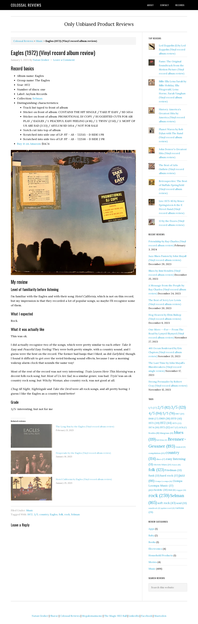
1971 (153, 423)
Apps (151, 528)
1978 (183, 427)
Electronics (155, 548)
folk (61, 514)
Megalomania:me (92, 615)
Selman (37, 98)
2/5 (164, 407)
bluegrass (166, 433)
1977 (174, 427)
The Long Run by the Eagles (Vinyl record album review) (85, 426)
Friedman (173, 470)
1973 (176, 423)
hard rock (169, 475)
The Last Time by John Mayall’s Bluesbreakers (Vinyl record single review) (166, 366)
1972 (30, 514)
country (44, 514)
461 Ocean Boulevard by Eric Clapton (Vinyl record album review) (165, 352)
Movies (152, 562)
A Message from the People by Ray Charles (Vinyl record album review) (167, 289)
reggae (181, 490)
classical (180, 447)
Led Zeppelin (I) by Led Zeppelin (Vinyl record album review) (172, 49)
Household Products (160, 555)
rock (67, 514)
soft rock (166, 503)
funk (153, 475)
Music (39, 41)
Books (152, 542)
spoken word (168, 508)
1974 (153, 427)
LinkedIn (134, 615)
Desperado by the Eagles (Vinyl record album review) (83, 453)
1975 (165, 427)
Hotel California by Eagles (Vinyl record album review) (84, 479)
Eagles (54, 514)
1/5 (152, 407)
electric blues (162, 464)
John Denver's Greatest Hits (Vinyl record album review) (173, 153)
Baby (151, 535)
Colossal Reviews (26, 5)
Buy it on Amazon (28, 143)
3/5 (36, 514)
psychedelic (158, 489)
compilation (156, 453)
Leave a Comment (64, 59)
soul (181, 503)
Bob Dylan (161, 440)
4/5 (155, 413)
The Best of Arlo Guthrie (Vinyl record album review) (171, 169)
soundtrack (154, 508)
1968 (153, 418)
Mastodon (160, 615)
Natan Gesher (40, 615)
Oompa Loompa (163, 481)
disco (160, 459)
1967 (179, 413)
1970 (176, 418)
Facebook (146, 615)
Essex (176, 465)
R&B (172, 490)
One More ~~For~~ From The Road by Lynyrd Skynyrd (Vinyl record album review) (166, 333)
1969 (164, 418)
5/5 (168, 413)
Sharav (54, 615)
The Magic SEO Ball (115, 615)
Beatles (153, 433)
